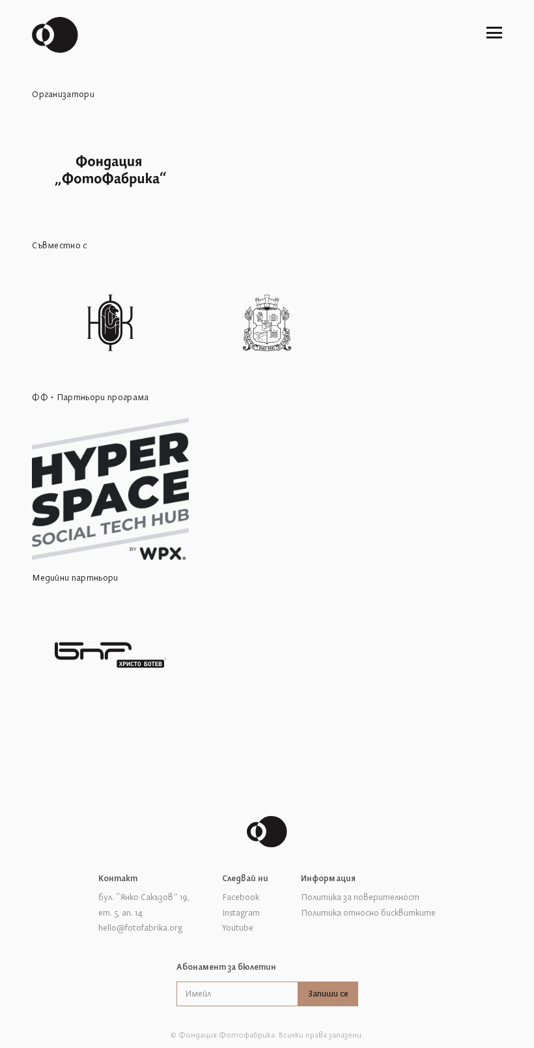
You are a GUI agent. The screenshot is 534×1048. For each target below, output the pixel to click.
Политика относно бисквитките (368, 913)
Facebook (240, 897)
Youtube (237, 928)
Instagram (241, 913)
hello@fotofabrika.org (140, 928)
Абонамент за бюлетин (226, 967)
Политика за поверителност (360, 897)
